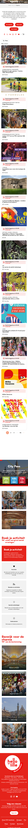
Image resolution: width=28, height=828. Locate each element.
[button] (23, 34)
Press (6, 823)
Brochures (20, 823)
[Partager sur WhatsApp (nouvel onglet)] (13, 34)
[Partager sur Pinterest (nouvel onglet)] (16, 34)
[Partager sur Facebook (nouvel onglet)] (4, 34)
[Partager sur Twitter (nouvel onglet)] (7, 34)
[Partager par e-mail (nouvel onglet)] (18, 34)
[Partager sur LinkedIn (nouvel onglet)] (10, 34)
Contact (12, 823)
